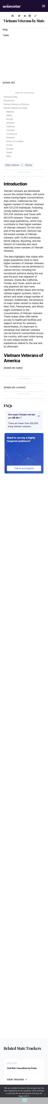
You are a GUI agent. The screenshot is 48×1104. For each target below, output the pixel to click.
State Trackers (12, 165)
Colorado (10, 130)
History (28, 165)
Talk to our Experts (24, 468)
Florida (9, 145)
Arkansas (10, 123)
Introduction (9, 100)
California (10, 126)
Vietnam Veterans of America (16, 104)
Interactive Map (10, 97)
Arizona (9, 119)
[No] (44, 1094)
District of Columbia (14, 141)
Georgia (9, 149)
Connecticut (11, 134)
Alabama (10, 112)
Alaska (9, 115)
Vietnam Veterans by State (15, 108)
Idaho (8, 156)
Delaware (10, 137)
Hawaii (9, 152)
